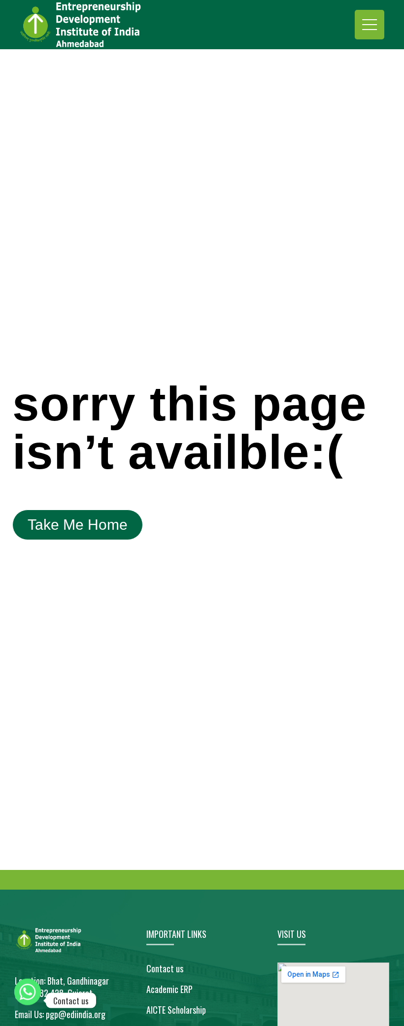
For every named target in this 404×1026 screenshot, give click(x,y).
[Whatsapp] (27, 1000)
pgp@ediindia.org (75, 1014)
